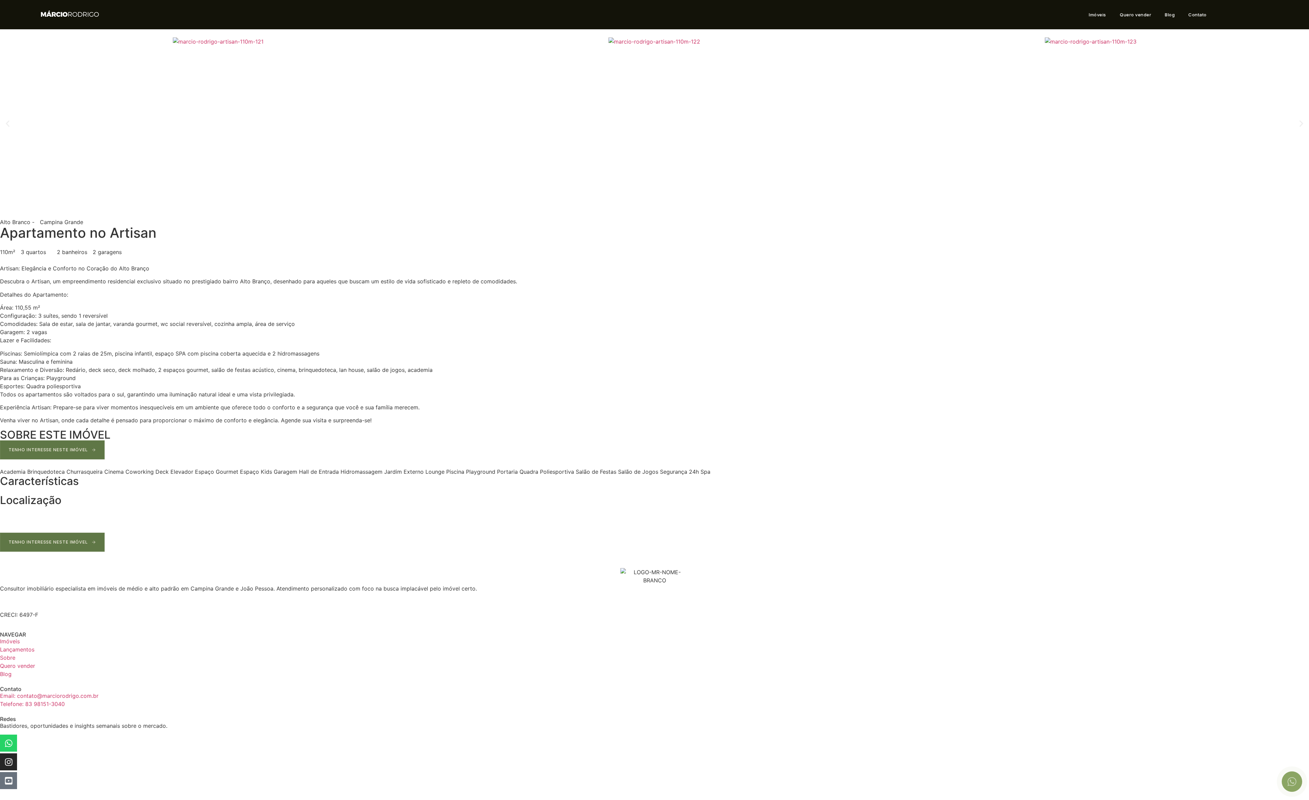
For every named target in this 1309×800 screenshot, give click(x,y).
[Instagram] (8, 761)
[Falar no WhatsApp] (1292, 781)
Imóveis (1097, 14)
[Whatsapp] (8, 743)
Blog (1170, 14)
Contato (1197, 14)
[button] (7, 124)
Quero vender (1135, 14)
